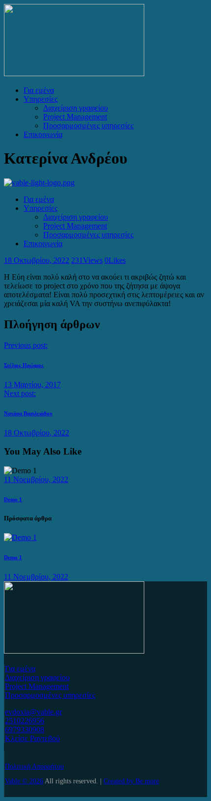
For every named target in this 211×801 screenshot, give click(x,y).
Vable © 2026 (24, 781)
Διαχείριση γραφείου (37, 677)
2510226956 (24, 720)
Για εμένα (20, 668)
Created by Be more (131, 781)
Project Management (37, 686)
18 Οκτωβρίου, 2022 (36, 260)
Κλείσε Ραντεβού (32, 738)
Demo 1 (13, 499)
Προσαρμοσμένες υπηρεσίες (50, 695)
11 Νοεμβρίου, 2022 (36, 479)
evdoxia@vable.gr (33, 712)
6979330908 (24, 729)
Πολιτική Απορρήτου (34, 766)
